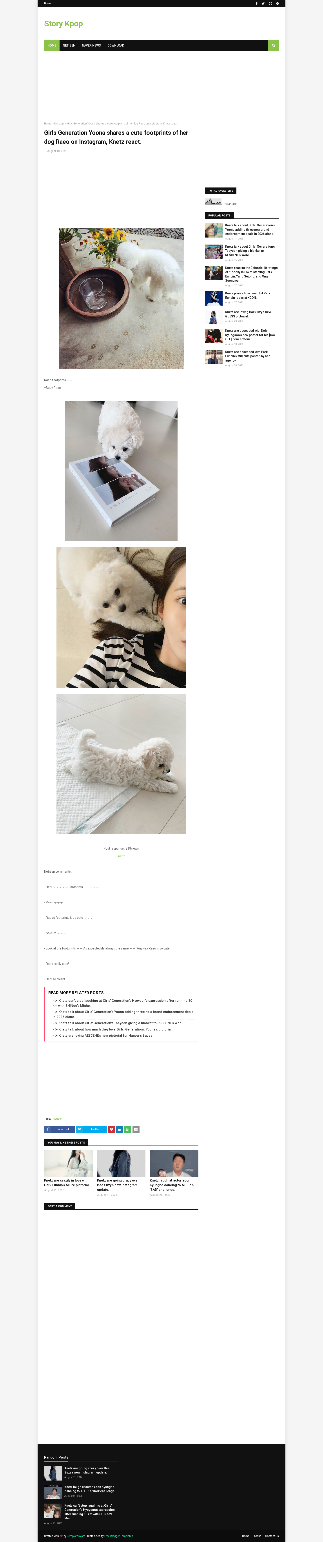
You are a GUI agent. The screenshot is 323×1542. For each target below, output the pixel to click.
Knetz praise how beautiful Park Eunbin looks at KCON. (247, 295)
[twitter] (263, 3)
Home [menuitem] (51, 45)
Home (47, 3)
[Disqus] (121, 1269)
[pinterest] (277, 3)
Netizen (59, 123)
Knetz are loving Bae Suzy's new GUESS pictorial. (248, 314)
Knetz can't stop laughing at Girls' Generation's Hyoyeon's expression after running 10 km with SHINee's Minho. (89, 1512)
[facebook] (257, 3)
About (257, 1536)
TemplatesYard (76, 1536)
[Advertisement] (199, 24)
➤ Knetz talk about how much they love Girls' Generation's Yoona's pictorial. (113, 1029)
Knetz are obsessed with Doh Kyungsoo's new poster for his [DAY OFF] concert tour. (250, 335)
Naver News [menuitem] (91, 45)
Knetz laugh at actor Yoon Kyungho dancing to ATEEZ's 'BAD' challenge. (172, 1185)
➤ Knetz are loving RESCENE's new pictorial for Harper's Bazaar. (104, 1036)
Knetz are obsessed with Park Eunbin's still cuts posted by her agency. (247, 356)
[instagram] (270, 3)
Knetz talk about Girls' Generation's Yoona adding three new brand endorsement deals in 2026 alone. (250, 229)
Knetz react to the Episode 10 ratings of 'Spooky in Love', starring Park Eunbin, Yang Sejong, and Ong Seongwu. (251, 274)
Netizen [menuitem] (69, 45)
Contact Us (272, 1536)
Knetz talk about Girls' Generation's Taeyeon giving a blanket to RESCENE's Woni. (250, 251)
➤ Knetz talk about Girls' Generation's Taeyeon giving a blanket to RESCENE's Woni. (119, 1023)
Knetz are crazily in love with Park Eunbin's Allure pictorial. (67, 1182)
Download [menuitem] (115, 45)
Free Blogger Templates (118, 1536)
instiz (121, 856)
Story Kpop (63, 23)
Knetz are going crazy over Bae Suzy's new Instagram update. (118, 1185)
